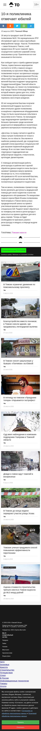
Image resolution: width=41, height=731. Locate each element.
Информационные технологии (14, 681)
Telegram (5, 640)
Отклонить (20, 727)
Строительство (7, 670)
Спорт (3, 675)
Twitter (4, 643)
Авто (2, 662)
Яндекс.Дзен (6, 656)
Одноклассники (7, 653)
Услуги (3, 686)
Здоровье (4, 664)
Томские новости (19, 233)
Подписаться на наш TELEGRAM (13, 250)
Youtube (4, 646)
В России (4, 678)
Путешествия (6, 673)
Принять (20, 722)
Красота (4, 667)
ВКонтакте (5, 650)
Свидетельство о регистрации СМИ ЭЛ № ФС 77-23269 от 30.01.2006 (14, 626)
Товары (3, 683)
